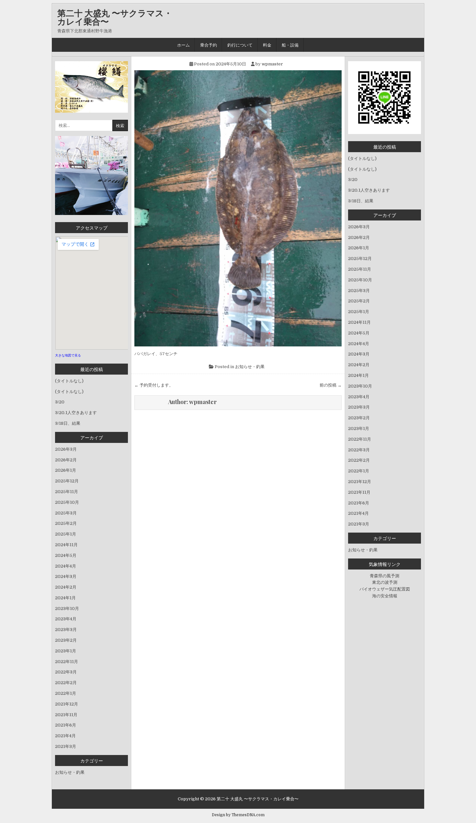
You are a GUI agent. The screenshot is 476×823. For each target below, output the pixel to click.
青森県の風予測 (384, 575)
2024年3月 (65, 576)
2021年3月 (65, 746)
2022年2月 (66, 682)
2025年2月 (66, 523)
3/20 (59, 402)
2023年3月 (66, 629)
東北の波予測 (384, 582)
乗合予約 (208, 44)
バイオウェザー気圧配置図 (384, 589)
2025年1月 (65, 534)
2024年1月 (65, 597)
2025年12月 (67, 481)
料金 (267, 44)
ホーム (183, 44)
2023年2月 (66, 640)
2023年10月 (67, 608)
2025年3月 (66, 513)
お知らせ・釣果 (250, 366)
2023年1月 (65, 650)
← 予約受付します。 (153, 385)
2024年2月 (65, 587)
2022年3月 (66, 672)
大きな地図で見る (68, 355)
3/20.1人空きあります (76, 412)
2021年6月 (65, 725)
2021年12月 (66, 704)
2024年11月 (66, 544)
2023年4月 (65, 618)
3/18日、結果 (67, 423)
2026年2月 (66, 459)
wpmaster (272, 64)
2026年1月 (65, 470)
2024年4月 (65, 566)
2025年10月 (67, 502)
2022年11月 (66, 661)
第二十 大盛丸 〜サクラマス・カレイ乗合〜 (114, 17)
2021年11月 (66, 714)
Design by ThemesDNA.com (238, 815)
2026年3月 (66, 449)
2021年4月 (65, 735)
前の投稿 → (331, 385)
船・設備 (290, 44)
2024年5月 (65, 555)
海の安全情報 (384, 595)
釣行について (240, 44)
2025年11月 (66, 491)
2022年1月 (65, 693)
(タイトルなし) (69, 380)
